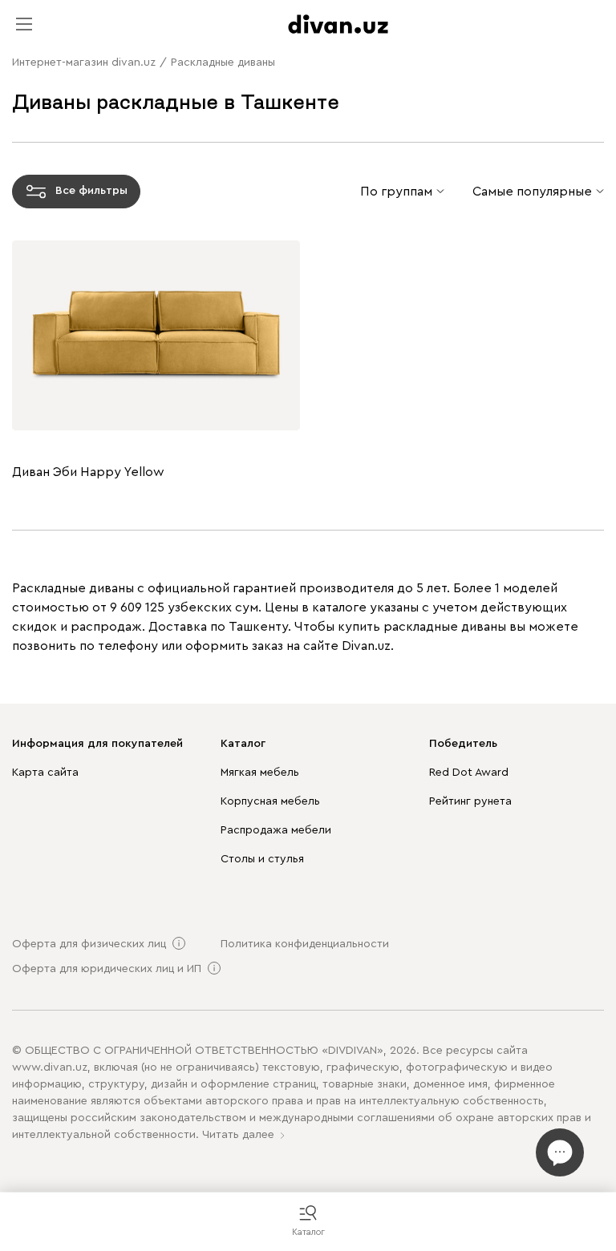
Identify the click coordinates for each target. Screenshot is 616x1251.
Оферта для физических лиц (89, 944)
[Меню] (24, 24)
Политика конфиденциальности (305, 944)
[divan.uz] (338, 24)
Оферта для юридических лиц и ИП (106, 969)
